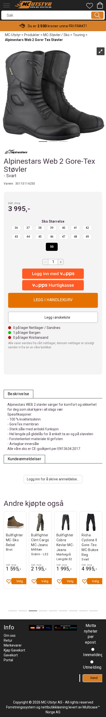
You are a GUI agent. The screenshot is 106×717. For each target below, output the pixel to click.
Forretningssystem (20, 707)
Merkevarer (13, 645)
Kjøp (53, 300)
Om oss (10, 635)
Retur (8, 640)
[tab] (18, 394)
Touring (79, 35)
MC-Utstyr (13, 35)
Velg (19, 581)
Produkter (32, 35)
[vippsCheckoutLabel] (53, 285)
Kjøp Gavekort (14, 650)
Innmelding (93, 654)
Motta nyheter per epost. (91, 634)
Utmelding (92, 667)
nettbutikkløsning (54, 707)
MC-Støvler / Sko (56, 35)
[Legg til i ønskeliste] (8, 581)
